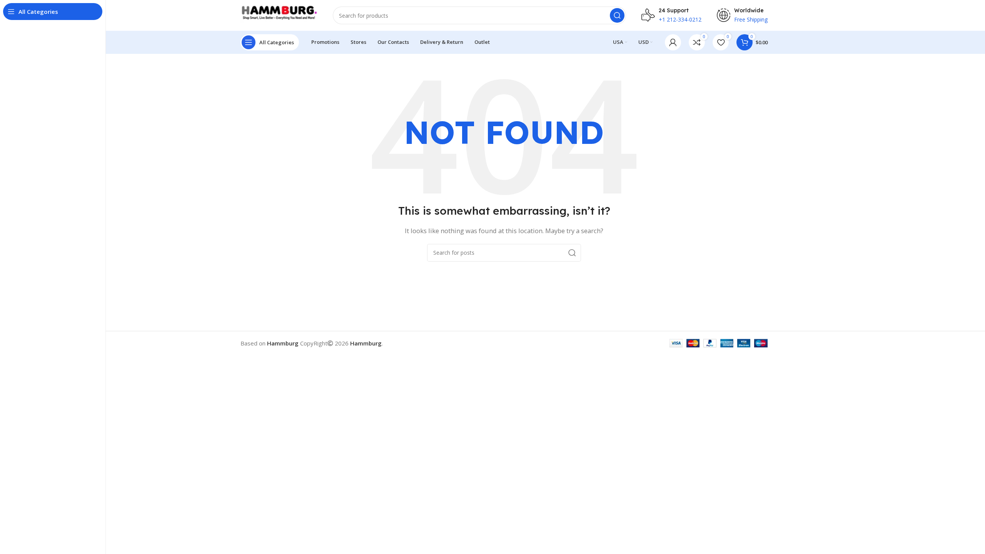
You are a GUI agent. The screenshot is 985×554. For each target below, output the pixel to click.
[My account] (673, 42)
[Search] (617, 15)
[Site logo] (278, 14)
